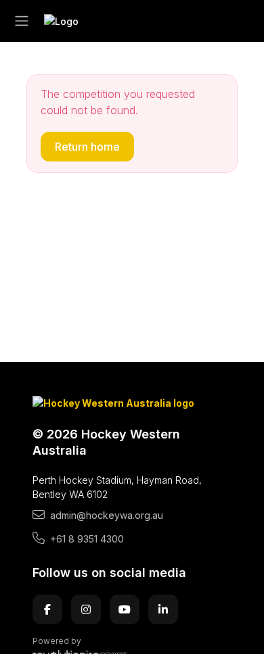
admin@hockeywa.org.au (106, 515)
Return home (87, 146)
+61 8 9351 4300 (87, 539)
